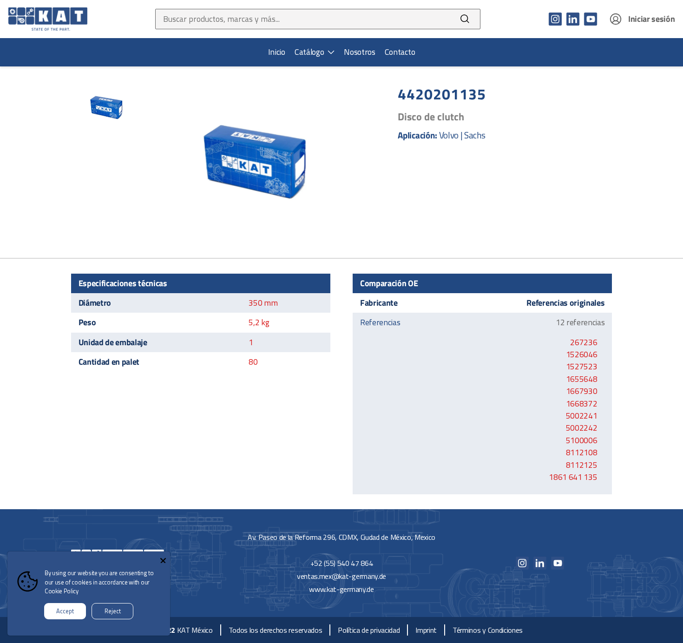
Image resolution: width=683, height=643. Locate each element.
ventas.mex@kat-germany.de (341, 576)
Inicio (276, 52)
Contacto (400, 52)
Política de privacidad (369, 630)
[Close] (163, 558)
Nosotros (359, 52)
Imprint (426, 630)
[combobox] (303, 19)
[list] (315, 52)
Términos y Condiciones (488, 630)
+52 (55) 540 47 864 (341, 563)
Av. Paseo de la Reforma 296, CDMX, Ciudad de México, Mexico (341, 537)
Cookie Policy (62, 591)
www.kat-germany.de (341, 589)
